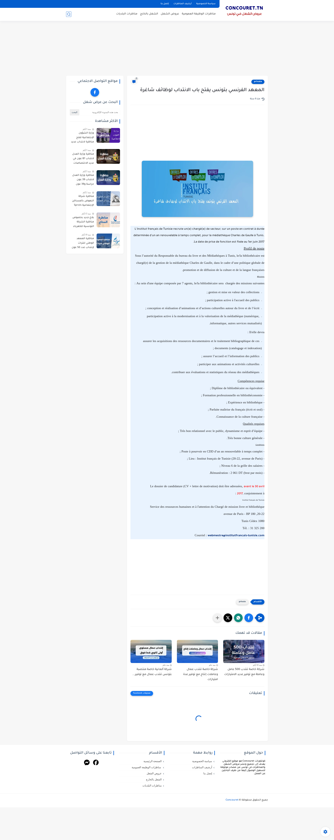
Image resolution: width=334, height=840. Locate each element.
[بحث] (68, 14)
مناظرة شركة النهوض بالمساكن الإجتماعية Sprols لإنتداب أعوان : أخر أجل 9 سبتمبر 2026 (83, 201)
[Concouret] (244, 10)
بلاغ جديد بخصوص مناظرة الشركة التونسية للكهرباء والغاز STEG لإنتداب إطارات (83, 222)
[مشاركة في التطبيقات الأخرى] (217, 617)
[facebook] (94, 92)
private (258, 82)
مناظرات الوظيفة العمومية (199, 14)
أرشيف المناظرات (182, 4)
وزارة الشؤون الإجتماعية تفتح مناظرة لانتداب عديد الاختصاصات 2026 (82, 138)
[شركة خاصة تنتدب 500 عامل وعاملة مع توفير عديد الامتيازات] (243, 651)
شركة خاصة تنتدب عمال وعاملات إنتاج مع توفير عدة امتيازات (200, 674)
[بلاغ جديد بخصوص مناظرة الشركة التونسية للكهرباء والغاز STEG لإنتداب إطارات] (108, 219)
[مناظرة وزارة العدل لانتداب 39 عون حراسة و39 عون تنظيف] (108, 177)
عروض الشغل (170, 14)
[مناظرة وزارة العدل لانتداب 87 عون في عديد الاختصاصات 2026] (108, 156)
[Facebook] (96, 763)
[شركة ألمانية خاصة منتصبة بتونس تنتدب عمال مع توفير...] (151, 651)
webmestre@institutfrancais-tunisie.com (236, 535)
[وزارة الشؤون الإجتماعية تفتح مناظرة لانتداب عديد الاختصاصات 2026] (108, 135)
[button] (248, 617)
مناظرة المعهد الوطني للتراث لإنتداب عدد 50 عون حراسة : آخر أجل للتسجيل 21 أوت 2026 (83, 243)
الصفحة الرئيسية (153, 761)
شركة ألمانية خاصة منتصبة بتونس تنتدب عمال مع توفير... (152, 672)
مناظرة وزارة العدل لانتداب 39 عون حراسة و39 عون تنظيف (83, 180)
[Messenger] (87, 763)
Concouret (232, 800)
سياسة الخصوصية (206, 4)
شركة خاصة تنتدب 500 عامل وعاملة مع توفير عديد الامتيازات (244, 672)
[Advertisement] (167, 48)
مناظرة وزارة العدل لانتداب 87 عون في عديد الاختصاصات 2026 (83, 159)
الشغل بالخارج (149, 14)
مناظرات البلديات (126, 14)
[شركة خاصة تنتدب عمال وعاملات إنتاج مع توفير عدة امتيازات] (197, 651)
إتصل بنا (165, 4)
